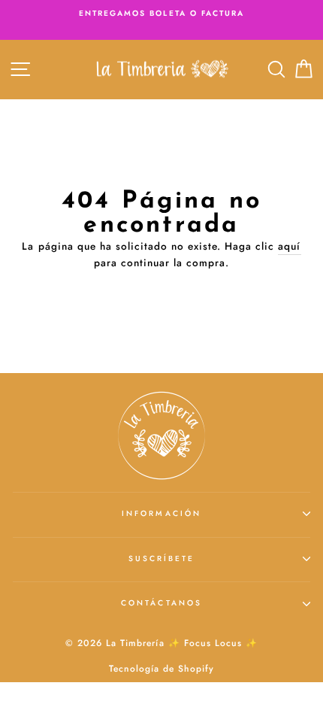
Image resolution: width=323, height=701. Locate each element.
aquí (289, 245)
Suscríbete (161, 558)
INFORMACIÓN (161, 513)
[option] (161, 14)
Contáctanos (161, 602)
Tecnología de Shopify (161, 668)
